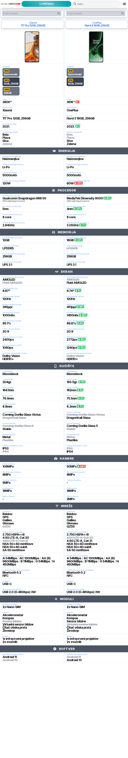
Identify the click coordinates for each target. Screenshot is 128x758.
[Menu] (124, 4)
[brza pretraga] (74, 3)
